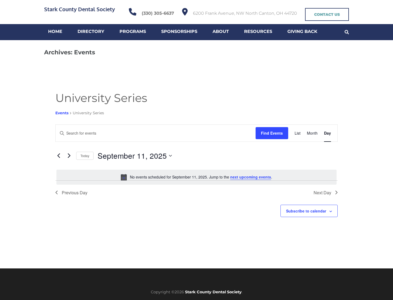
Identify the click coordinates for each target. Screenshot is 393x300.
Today (84, 155)
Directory (91, 31)
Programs (133, 31)
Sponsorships (179, 31)
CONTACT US (327, 14)
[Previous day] (58, 156)
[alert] (196, 177)
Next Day (322, 192)
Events (61, 113)
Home (55, 31)
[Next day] (69, 156)
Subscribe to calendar (306, 211)
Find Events (272, 133)
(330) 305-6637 (158, 13)
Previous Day (74, 192)
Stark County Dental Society (79, 9)
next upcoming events (250, 177)
